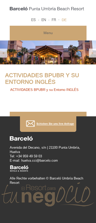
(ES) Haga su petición (48, 124)
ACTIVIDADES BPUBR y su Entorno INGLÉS (44, 90)
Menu (48, 33)
